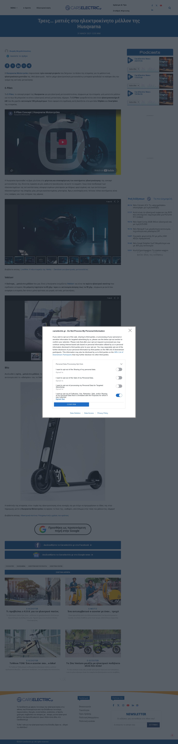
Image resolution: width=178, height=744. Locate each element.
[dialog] (89, 372)
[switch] (119, 369)
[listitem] (89, 364)
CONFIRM (71, 404)
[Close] (131, 331)
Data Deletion (75, 413)
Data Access (89, 413)
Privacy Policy (102, 413)
